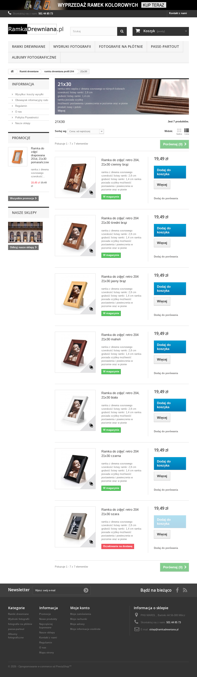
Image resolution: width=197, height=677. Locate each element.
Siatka (179, 134)
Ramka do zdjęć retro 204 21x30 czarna (120, 454)
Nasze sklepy (22, 123)
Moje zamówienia (80, 614)
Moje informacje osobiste (85, 629)
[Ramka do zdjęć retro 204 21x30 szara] (75, 526)
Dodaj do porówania (166, 198)
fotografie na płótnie (121, 46)
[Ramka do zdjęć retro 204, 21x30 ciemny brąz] (75, 177)
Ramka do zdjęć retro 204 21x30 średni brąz (120, 220)
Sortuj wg (60, 131)
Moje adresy (77, 624)
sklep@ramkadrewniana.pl (164, 629)
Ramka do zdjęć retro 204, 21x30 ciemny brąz (120, 162)
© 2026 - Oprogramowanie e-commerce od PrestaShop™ (40, 666)
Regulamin (20, 105)
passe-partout (165, 46)
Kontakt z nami (178, 13)
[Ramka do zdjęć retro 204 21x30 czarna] (75, 468)
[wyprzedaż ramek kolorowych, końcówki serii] (98, 5)
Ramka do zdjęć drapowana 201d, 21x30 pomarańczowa (40, 155)
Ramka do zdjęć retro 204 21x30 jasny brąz (120, 279)
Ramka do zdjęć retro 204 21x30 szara (120, 512)
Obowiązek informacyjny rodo (31, 100)
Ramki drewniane (28, 46)
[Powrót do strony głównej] (12, 71)
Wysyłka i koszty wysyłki (28, 94)
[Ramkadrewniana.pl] (36, 28)
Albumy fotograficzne (34, 57)
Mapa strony (46, 652)
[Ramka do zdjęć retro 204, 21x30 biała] (75, 410)
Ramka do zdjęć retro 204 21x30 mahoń (120, 337)
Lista (186, 134)
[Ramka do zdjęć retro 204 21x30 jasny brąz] (75, 293)
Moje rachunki (78, 619)
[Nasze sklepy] (28, 232)
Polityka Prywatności (26, 117)
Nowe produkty (48, 619)
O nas (18, 111)
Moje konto (80, 608)
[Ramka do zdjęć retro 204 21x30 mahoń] (75, 352)
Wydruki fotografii (72, 46)
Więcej (61, 110)
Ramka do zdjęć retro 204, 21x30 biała (120, 395)
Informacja (23, 84)
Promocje (21, 137)
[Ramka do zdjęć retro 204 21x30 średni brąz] (75, 235)
